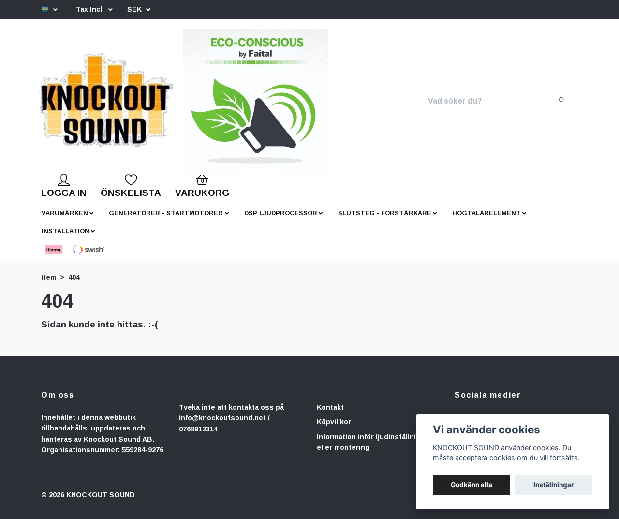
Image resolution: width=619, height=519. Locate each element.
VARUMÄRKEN (65, 220)
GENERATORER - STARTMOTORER (166, 220)
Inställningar (553, 485)
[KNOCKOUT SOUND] (139, 105)
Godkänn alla (471, 485)
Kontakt (330, 415)
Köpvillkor (334, 429)
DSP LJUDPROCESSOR (280, 220)
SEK (135, 9)
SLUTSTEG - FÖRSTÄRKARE (384, 220)
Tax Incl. (91, 9)
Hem (48, 285)
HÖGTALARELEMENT (486, 220)
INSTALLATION (65, 238)
